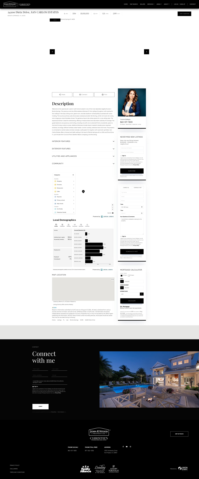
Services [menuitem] (150, 4)
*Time (121, 210)
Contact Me (135, 124)
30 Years (125, 275)
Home (54, 320)
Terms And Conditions (17, 472)
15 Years (132, 275)
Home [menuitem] (126, 4)
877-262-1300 (89, 450)
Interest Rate (124, 291)
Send (40, 407)
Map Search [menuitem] (134, 4)
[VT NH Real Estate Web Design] (182, 469)
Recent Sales (129, 124)
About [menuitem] (166, 4)
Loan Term (123, 273)
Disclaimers (14, 469)
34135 (81, 320)
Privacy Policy (136, 164)
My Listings (122, 124)
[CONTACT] (184, 14)
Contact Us (126, 187)
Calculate (132, 301)
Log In (176, 4)
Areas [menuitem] (158, 4)
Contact (193, 4)
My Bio (139, 124)
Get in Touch (179, 434)
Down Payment (124, 285)
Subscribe (131, 171)
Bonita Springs (74, 320)
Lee (67, 320)
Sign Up (182, 4)
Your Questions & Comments (127, 216)
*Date (121, 204)
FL (64, 320)
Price (121, 278)
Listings (59, 320)
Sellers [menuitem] (142, 4)
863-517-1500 (126, 122)
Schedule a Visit (137, 187)
